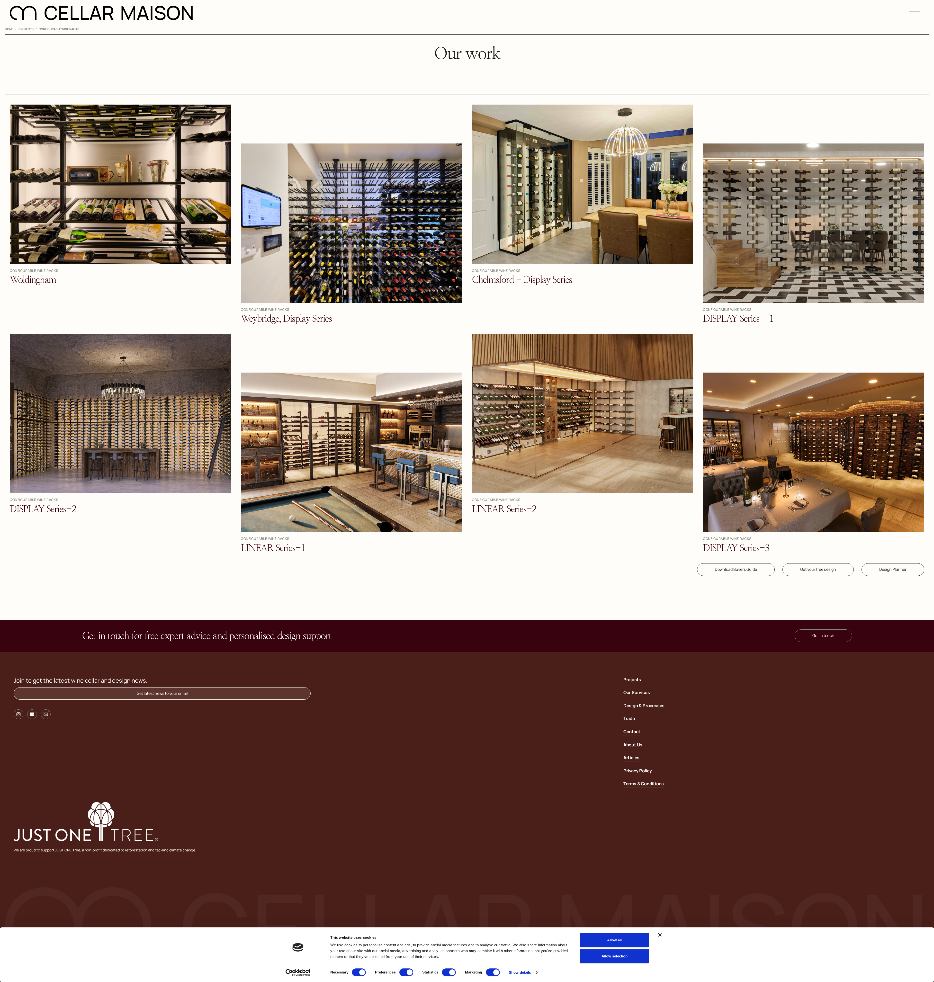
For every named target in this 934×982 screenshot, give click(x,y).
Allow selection (615, 956)
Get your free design (818, 569)
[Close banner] (660, 935)
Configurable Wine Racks (59, 29)
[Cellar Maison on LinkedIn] (32, 714)
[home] (101, 13)
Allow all (614, 940)
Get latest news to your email (162, 693)
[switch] (406, 972)
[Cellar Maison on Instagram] (18, 714)
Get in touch (823, 635)
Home (9, 29)
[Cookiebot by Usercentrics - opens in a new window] (298, 972)
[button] (914, 13)
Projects (26, 29)
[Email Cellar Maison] (46, 714)
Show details (520, 972)
